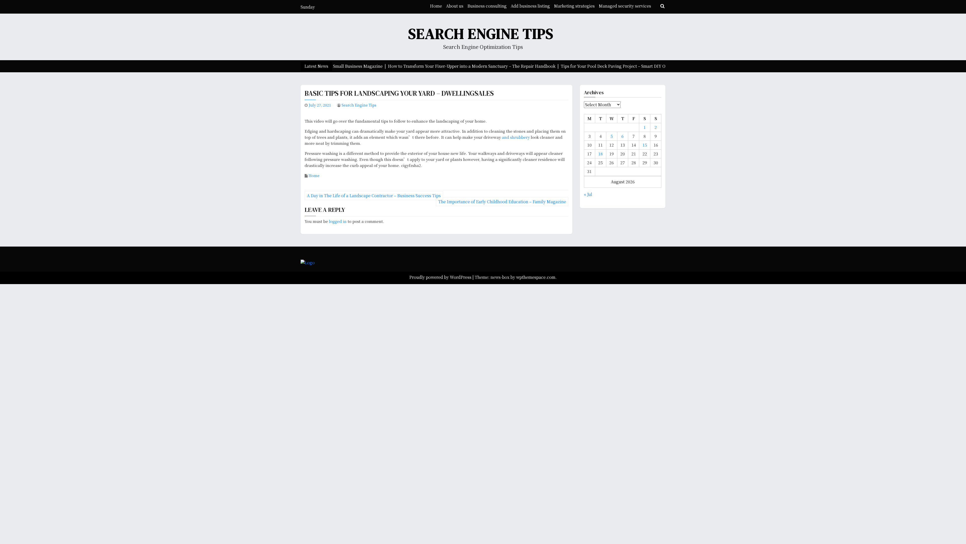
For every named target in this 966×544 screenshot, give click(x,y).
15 (644, 145)
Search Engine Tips (481, 34)
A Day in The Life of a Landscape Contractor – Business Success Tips (374, 195)
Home (436, 6)
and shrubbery (516, 137)
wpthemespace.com (535, 277)
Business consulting (487, 6)
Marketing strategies (574, 6)
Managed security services (625, 6)
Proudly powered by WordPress (440, 277)
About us (454, 6)
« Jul (588, 194)
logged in (338, 221)
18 (600, 154)
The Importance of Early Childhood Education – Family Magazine (502, 202)
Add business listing (530, 6)
